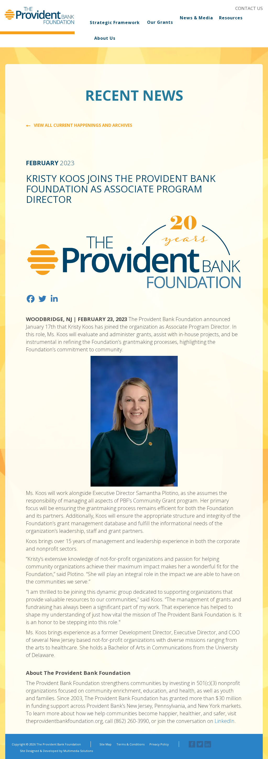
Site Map (105, 744)
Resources (231, 18)
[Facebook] (192, 744)
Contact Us (249, 8)
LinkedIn (224, 720)
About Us (104, 38)
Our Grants (160, 22)
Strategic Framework (115, 22)
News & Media (196, 18)
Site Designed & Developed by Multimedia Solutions (56, 751)
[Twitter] (200, 744)
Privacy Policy (159, 744)
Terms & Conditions (130, 744)
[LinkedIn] (207, 744)
